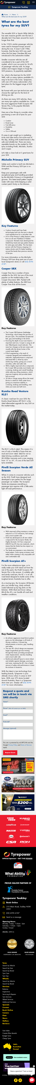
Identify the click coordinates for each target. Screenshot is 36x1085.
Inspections (6, 992)
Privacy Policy (12, 745)
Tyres (4, 963)
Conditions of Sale (26, 1075)
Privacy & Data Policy (14, 1075)
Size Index (6, 1031)
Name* (5, 702)
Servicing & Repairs (9, 994)
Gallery (5, 1021)
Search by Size (7, 968)
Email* (5, 715)
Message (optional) (9, 728)
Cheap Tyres (6, 1038)
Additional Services (9, 1002)
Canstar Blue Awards (9, 1033)
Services (5, 986)
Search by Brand (8, 971)
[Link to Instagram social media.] (20, 1080)
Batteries (5, 989)
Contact (5, 1007)
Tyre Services (6, 997)
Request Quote (10, 752)
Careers (5, 1013)
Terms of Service (26, 745)
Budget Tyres (6, 1036)
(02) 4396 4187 (13, 913)
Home (5, 15)
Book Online (7, 1010)
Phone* (14, 708)
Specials (5, 1005)
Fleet (4, 1015)
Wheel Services (7, 999)
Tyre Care (5, 973)
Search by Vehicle (8, 966)
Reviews (6, 1023)
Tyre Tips (5, 976)
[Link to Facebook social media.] (16, 1080)
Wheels (5, 979)
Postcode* (6, 722)
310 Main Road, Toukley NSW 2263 (18, 908)
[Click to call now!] (24, 2)
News (4, 1018)
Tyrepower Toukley (19, 7)
